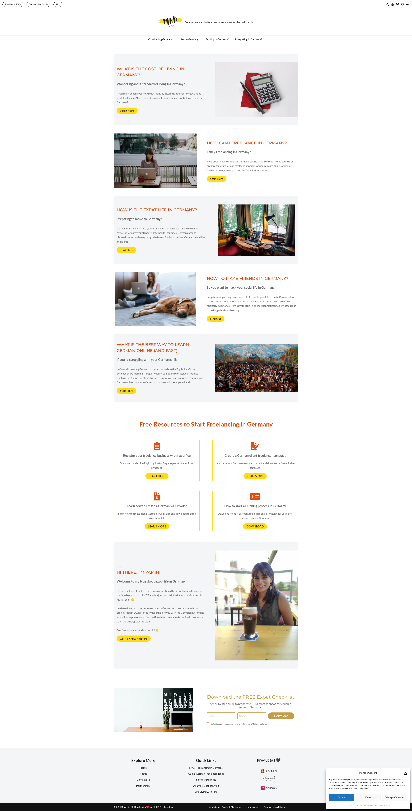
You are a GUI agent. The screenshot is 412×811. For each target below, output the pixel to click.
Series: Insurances (206, 779)
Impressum (385, 805)
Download (281, 716)
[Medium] (407, 4)
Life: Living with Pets (206, 791)
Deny (368, 797)
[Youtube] (392, 4)
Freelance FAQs (13, 4)
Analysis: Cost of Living (206, 785)
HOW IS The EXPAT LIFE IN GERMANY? (157, 209)
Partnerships (143, 785)
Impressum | (253, 807)
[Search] (387, 4)
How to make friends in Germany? (247, 278)
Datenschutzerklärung (369, 805)
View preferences (394, 797)
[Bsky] (397, 4)
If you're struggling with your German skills (147, 359)
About (143, 773)
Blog (58, 4)
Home (143, 767)
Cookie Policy (352, 805)
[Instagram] (402, 4)
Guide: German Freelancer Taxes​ (206, 773)
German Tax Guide (38, 4)
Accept (341, 797)
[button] (405, 772)
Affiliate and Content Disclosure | (225, 807)
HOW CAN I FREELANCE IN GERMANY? (247, 143)
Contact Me (143, 779)
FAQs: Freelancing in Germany (206, 767)
